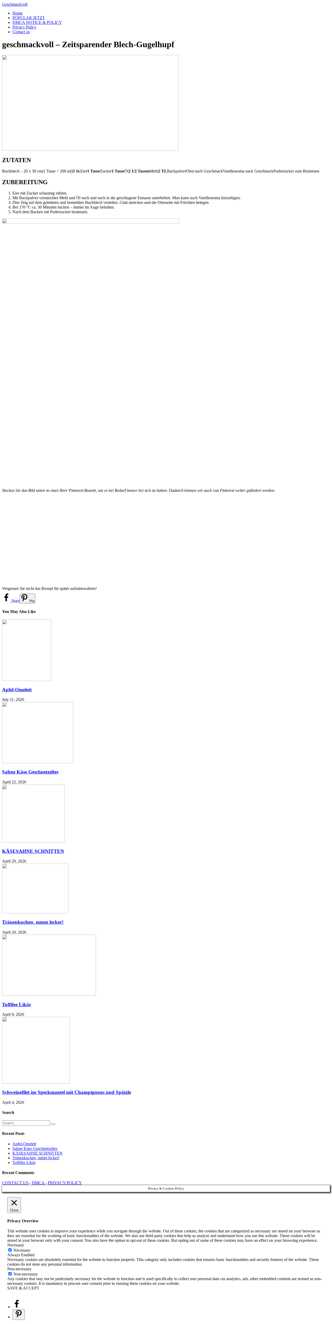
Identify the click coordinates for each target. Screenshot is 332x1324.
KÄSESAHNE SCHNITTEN (33, 851)
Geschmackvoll (14, 4)
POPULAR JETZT (28, 18)
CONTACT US (15, 1183)
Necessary (21, 1250)
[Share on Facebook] (16, 1307)
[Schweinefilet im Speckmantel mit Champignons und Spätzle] (36, 1082)
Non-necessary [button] (19, 1269)
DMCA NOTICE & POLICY (37, 22)
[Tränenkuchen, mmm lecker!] (35, 912)
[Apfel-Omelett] (26, 679)
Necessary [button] (15, 1245)
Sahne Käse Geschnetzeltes (30, 772)
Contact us (21, 32)
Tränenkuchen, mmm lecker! (33, 922)
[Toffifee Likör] (49, 994)
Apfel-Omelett (17, 689)
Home (17, 13)
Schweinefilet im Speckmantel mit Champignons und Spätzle (66, 1092)
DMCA (38, 1183)
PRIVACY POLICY (65, 1183)
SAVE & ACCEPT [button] (23, 1288)
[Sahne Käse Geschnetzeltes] (37, 762)
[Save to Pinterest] (18, 1314)
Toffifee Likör (16, 1004)
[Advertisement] (157, 539)
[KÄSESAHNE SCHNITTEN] (33, 841)
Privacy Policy (24, 27)
